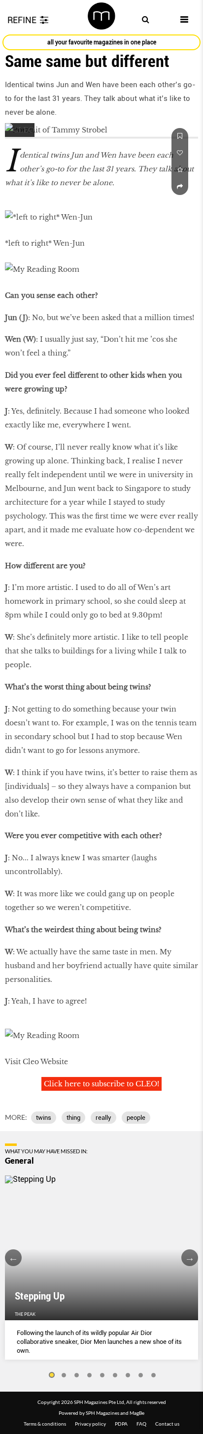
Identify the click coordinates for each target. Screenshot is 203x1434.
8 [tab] (140, 1375)
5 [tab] (102, 1375)
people (136, 1117)
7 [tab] (128, 1375)
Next (189, 1257)
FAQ (141, 1424)
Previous (13, 1257)
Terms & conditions (45, 1424)
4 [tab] (89, 1375)
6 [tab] (115, 1375)
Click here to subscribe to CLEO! (101, 1083)
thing (73, 1117)
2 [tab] (64, 1375)
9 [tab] (153, 1375)
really (103, 1117)
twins (43, 1117)
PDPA (121, 1424)
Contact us (167, 1424)
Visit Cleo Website (36, 1061)
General (19, 1161)
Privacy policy (90, 1424)
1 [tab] (51, 1375)
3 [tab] (76, 1375)
